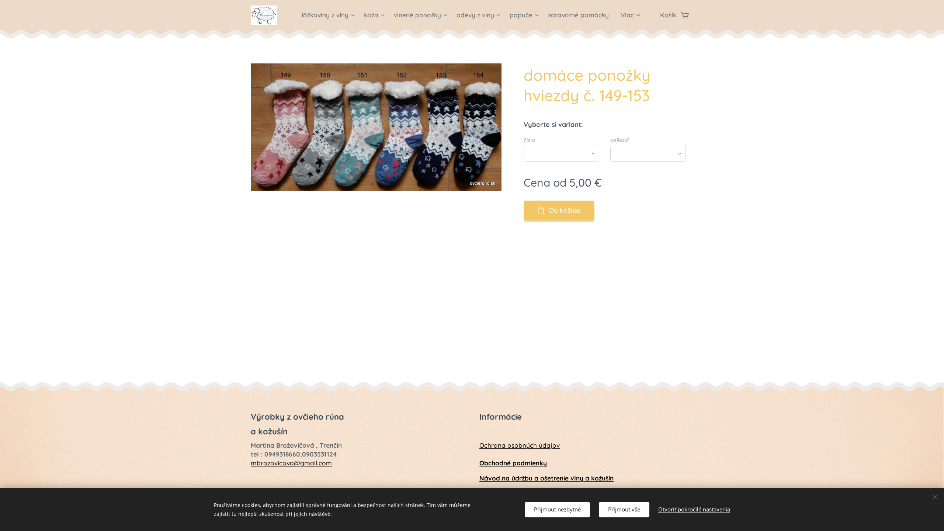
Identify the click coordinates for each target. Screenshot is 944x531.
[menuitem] (329, 15)
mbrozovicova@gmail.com (291, 463)
